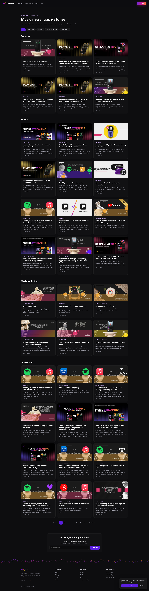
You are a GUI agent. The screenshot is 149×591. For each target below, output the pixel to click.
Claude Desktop (84, 580)
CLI (81, 577)
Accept (130, 586)
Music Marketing (52, 29)
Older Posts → (93, 522)
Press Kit (57, 580)
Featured (31, 29)
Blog (36, 3)
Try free (141, 3)
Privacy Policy (109, 572)
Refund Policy (109, 575)
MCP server (83, 575)
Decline (142, 586)
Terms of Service (110, 577)
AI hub (82, 572)
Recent (40, 29)
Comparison (64, 29)
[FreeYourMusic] (8, 3)
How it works (29, 3)
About (56, 572)
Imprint (107, 580)
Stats (42, 3)
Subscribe (95, 547)
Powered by (23, 580)
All (23, 29)
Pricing (20, 3)
